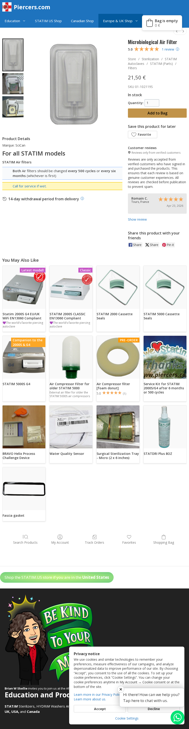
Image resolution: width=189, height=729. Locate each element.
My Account (60, 542)
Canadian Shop (82, 20)
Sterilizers (20, 706)
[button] (25, 21)
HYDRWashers (50, 706)
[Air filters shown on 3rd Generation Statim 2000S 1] (13, 83)
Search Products (25, 542)
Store (132, 59)
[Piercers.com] (8, 7)
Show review (137, 219)
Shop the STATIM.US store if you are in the (57, 577)
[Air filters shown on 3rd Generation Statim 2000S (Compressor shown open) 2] (13, 106)
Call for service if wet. (30, 186)
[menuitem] (177, 31)
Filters (132, 68)
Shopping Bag (163, 542)
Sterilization (150, 59)
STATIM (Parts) (161, 63)
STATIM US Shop (48, 20)
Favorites (129, 542)
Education (12, 20)
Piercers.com (32, 7)
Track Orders (94, 542)
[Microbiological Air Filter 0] (13, 55)
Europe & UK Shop (118, 20)
